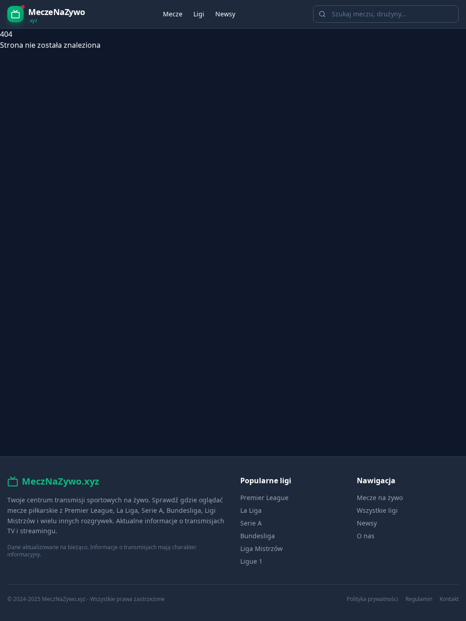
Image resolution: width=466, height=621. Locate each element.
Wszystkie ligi (377, 510)
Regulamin (418, 599)
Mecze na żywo (380, 497)
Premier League (264, 497)
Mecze (172, 14)
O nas (366, 535)
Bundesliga (257, 535)
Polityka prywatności (372, 599)
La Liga (251, 510)
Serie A (251, 523)
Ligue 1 (251, 561)
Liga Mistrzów (261, 548)
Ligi (198, 14)
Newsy (225, 14)
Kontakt (449, 599)
